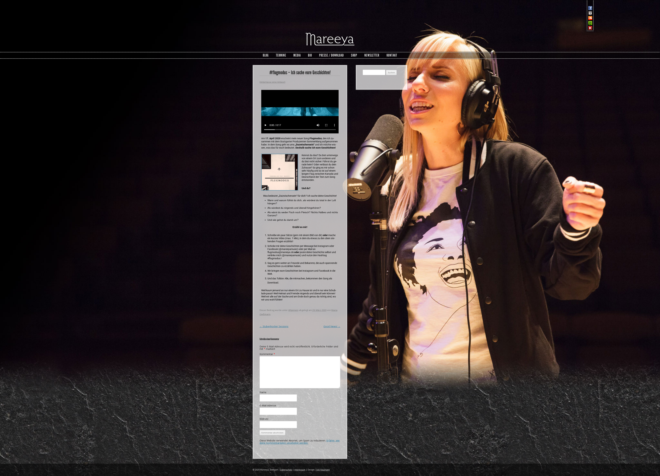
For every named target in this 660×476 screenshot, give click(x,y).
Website (264, 418)
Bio (310, 55)
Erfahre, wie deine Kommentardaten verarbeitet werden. (300, 442)
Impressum (299, 469)
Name (263, 392)
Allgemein (293, 310)
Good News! (331, 326)
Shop (354, 55)
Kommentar (267, 354)
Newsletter (371, 55)
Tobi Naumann (322, 469)
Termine (281, 55)
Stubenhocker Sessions (274, 326)
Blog (266, 55)
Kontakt (392, 55)
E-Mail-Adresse (268, 405)
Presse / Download (331, 55)
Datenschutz (286, 469)
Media (297, 55)
